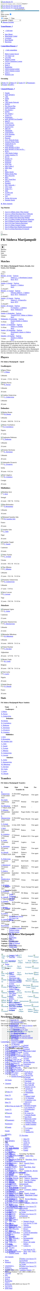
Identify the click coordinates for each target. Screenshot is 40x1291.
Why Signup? (31, 1021)
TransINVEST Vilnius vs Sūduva (22, 315)
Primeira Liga (13, 941)
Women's (8, 1262)
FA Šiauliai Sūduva (19, 308)
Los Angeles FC (15, 1054)
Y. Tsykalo (7, 556)
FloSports (12, 1216)
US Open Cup (13, 918)
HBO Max (12, 1221)
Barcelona (12, 985)
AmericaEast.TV (14, 1197)
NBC (11, 1153)
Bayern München (14, 1002)
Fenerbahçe (13, 1008)
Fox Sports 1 (13, 1163)
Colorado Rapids (15, 1061)
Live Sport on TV (29, 1249)
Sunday (11, 900)
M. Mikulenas (8, 636)
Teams (7, 964)
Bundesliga (12, 937)
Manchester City (14, 978)
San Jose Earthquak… (17, 1056)
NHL (34, 1251)
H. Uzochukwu (8, 427)
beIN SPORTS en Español (13, 119)
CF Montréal (15, 1044)
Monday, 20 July (6, 276)
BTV (16, 279)
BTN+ (11, 1204)
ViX (10, 1249)
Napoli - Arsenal (29, 1193)
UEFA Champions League (13, 61)
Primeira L (8, 1284)
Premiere (12, 1236)
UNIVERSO (13, 1185)
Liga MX (12, 957)
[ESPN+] (11, 85)
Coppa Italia (13, 947)
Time (12, 18)
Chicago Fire (14, 1024)
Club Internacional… (17, 1022)
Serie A (11, 936)
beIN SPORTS (14, 1148)
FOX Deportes (14, 1187)
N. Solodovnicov (5, 878)
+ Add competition (11, 50)
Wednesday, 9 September (9, 319)
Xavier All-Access (15, 1251)
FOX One (12, 1217)
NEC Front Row (14, 1232)
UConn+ (12, 1247)
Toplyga (15, 276)
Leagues (7, 908)
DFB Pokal (12, 945)
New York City (29, 1083)
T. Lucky (6, 674)
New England (29, 1079)
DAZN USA (13, 1180)
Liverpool (12, 976)
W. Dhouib (7, 686)
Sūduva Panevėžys (18, 300)
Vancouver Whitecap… (18, 1050)
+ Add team (9, 30)
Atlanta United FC (17, 1042)
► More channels (6, 204)
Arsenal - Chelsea (30, 1180)
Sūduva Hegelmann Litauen (21, 277)
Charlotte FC (14, 1026)
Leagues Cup (13, 955)
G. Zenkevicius (9, 397)
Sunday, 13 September (8, 324)
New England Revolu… (18, 1027)
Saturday (12, 898)
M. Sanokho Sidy (9, 519)
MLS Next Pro (14, 1229)
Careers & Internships (30, 1232)
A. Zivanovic (8, 464)
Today (11, 894)
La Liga (11, 934)
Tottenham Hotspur (15, 982)
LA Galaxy (14, 1073)
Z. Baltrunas (7, 439)
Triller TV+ (13, 1242)
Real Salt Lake (16, 1067)
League (5, 18)
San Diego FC (15, 1063)
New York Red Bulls (17, 1033)
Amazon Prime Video (16, 1195)
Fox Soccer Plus (14, 1159)
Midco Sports (13, 1225)
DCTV (11, 1210)
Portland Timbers (16, 1069)
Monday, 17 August (7, 291)
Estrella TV (13, 1212)
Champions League (15, 928)
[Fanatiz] (4, 85)
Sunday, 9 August (6, 283)
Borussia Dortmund (15, 1004)
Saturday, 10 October (8, 336)
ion (10, 1223)
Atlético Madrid (14, 989)
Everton (11, 984)
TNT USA (12, 1240)
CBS (10, 1150)
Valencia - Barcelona (31, 1178)
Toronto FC (15, 1037)
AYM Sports (13, 1199)
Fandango (12, 1214)
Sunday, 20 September (8, 330)
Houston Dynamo (16, 1052)
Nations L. (8, 1268)
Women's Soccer (28, 1221)
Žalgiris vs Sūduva (17, 338)
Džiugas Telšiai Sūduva (20, 293)
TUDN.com (13, 1246)
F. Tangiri (7, 544)
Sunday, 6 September (8, 313)
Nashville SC (14, 1020)
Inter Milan (12, 993)
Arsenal (11, 972)
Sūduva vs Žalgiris (17, 326)
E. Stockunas (8, 452)
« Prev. (3, 272)
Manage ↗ (9, 26)
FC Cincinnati (14, 1029)
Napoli (11, 997)
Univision (12, 1189)
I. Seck (5, 494)
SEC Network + (14, 1238)
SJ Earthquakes (30, 1109)
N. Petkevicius (6, 859)
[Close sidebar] (1, 232)
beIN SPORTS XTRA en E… (19, 1202)
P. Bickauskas (8, 506)
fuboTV (11, 1174)
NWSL (11, 920)
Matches (7, 886)
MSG (11, 1231)
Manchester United (15, 980)
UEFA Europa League (12, 69)
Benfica (11, 999)
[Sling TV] (13, 83)
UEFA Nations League (12, 71)
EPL (6, 1275)
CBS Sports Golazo (15, 1206)
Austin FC (14, 1074)
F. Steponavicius (9, 624)
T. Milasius (7, 569)
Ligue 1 (11, 939)
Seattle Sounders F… (18, 1071)
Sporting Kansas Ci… (18, 1076)
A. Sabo (6, 531)
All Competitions (10, 961)
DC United (14, 1039)
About (3, 257)
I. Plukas (7, 372)
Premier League (14, 932)
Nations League (14, 930)
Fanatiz (11, 1146)
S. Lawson (6, 594)
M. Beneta (7, 414)
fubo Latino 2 (13, 1219)
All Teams (8, 1080)
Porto (11, 1000)
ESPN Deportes (14, 1161)
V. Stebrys (4, 871)
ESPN (11, 1152)
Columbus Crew (30, 1100)
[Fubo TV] (5, 83)
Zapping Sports (14, 1253)
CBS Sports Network (16, 1155)
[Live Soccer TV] (7, 2)
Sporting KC (29, 1132)
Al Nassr (12, 1010)
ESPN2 (11, 1157)
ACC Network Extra (16, 1193)
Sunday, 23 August (7, 298)
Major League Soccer (16, 916)
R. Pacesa (7, 384)
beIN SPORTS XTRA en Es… (15, 149)
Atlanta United (30, 1096)
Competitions (5, 46)
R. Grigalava (8, 477)
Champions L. (9, 1266)
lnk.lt (12, 279)
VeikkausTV (23, 294)
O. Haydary (8, 649)
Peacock (11, 1191)
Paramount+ (13, 1170)
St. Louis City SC (16, 1059)
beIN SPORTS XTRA (16, 1200)
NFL (29, 1251)
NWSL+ (12, 1234)
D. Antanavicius (9, 582)
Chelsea (11, 974)
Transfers (4, 255)
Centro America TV (15, 1208)
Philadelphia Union (17, 1041)
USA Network (13, 1178)
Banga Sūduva (17, 285)
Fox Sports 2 (13, 1167)
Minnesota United (30, 1119)
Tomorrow (12, 896)
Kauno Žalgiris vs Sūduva (19, 321)
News (7, 1260)
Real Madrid (13, 987)
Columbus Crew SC (17, 1046)
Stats (2, 253)
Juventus (12, 991)
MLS (6, 1271)
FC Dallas (13, 1057)
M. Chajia (7, 661)
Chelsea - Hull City (31, 1203)
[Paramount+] (30, 83)
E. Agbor (7, 611)
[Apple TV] (21, 83)
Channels (8, 1083)
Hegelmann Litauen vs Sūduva (21, 332)
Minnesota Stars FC (16, 1065)
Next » (3, 274)
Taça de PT (8, 1286)
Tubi (10, 1244)
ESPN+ (11, 1165)
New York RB (29, 1085)
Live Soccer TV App (30, 1223)
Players (3, 251)
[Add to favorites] (2, 247)
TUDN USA (13, 1176)
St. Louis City (29, 1113)
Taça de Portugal (14, 943)
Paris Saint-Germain (15, 1006)
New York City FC (16, 1031)
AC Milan (12, 995)
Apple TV (12, 1169)
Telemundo (12, 1184)
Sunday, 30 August (7, 306)
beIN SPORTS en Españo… (18, 1172)
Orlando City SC (15, 1035)
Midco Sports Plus (15, 1227)
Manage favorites (8, 22)
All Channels (9, 1257)
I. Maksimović (5, 865)
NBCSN (12, 1182)
